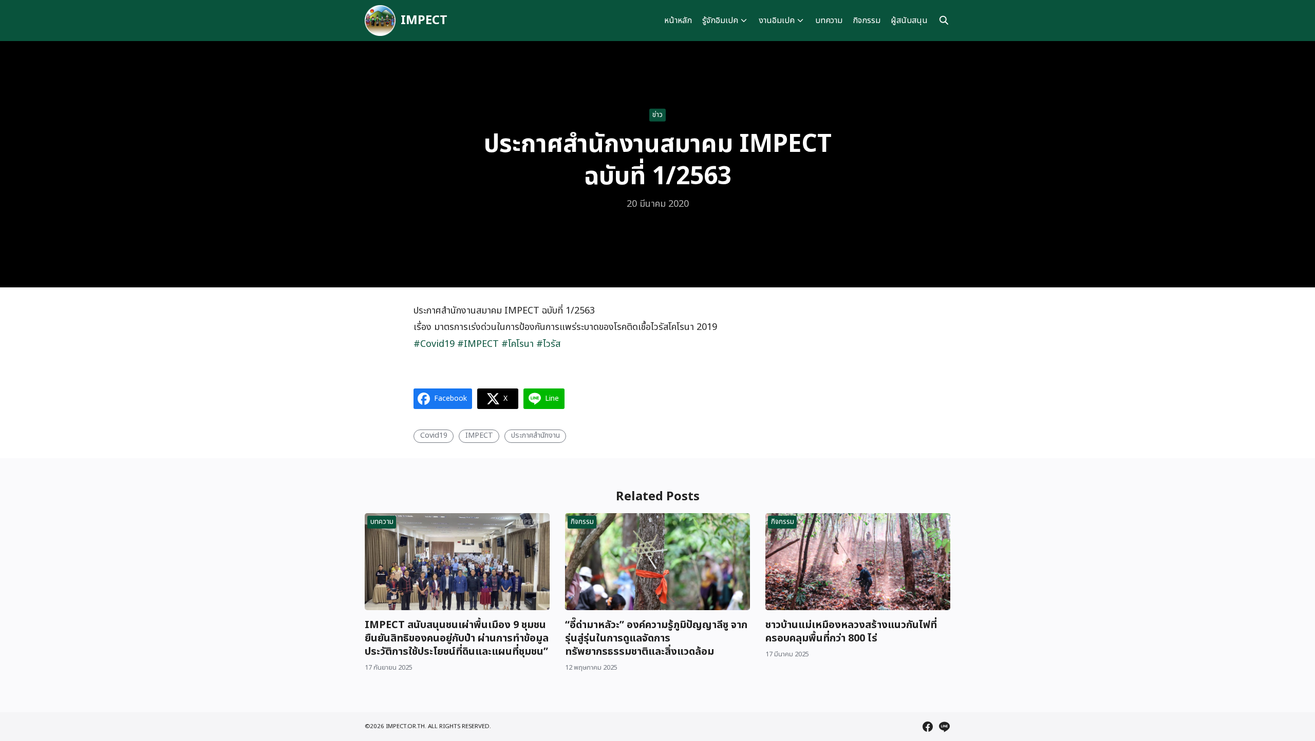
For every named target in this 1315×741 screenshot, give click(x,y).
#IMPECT (478, 344)
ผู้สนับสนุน (909, 20)
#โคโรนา (517, 344)
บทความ (828, 20)
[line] (944, 726)
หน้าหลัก (678, 20)
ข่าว (657, 114)
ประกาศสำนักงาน (535, 435)
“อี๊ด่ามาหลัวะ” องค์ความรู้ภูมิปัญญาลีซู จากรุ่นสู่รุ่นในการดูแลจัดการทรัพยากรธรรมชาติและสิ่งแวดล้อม (656, 638)
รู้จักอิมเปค (720, 20)
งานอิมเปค (777, 20)
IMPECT (424, 20)
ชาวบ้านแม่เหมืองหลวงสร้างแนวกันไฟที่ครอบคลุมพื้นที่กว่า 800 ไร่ (851, 631)
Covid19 (433, 435)
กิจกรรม (866, 20)
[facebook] (928, 726)
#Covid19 (434, 344)
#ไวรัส (548, 344)
